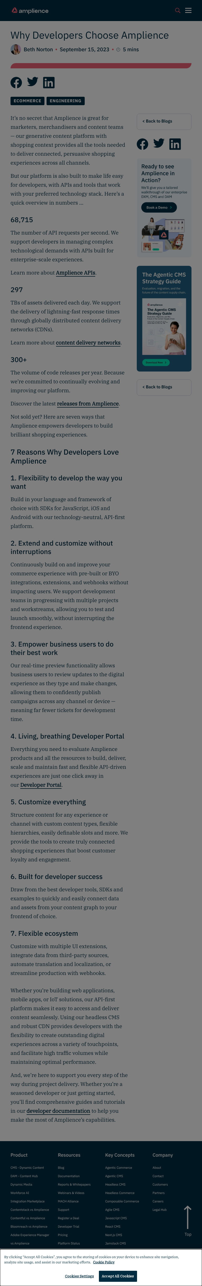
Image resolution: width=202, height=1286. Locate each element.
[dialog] (101, 1267)
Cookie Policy (104, 1262)
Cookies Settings (79, 1276)
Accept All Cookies (118, 1276)
